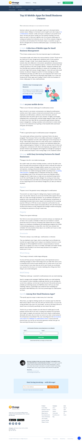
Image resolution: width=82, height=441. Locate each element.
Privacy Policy (55, 438)
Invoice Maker (44, 407)
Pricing (34, 2)
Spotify (23, 294)
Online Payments (45, 411)
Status (65, 415)
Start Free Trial (53, 387)
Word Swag (24, 253)
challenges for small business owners (38, 318)
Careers (54, 411)
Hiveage (23, 154)
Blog (13, 6)
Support (65, 411)
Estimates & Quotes (46, 409)
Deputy (23, 212)
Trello (22, 129)
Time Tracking (44, 418)
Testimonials (55, 413)
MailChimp (24, 273)
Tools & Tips (30, 9)
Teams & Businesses (46, 416)
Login (65, 409)
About (54, 407)
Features (28, 2)
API (64, 413)
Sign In (59, 2)
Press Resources (56, 415)
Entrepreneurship (12, 9)
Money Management (22, 9)
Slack (22, 104)
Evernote (24, 233)
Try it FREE (27, 97)
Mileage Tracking (45, 422)
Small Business (19, 6)
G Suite (23, 48)
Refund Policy (62, 438)
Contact (54, 409)
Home (10, 6)
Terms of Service (47, 438)
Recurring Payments (46, 415)
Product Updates (39, 9)
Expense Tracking (45, 420)
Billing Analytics (45, 413)
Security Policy (70, 438)
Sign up (65, 407)
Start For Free (68, 2)
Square (23, 187)
